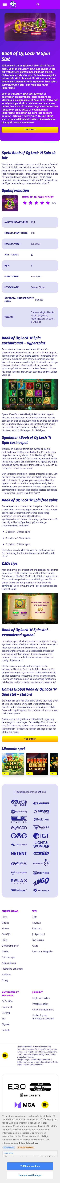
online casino (31, 355)
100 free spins (44, 576)
